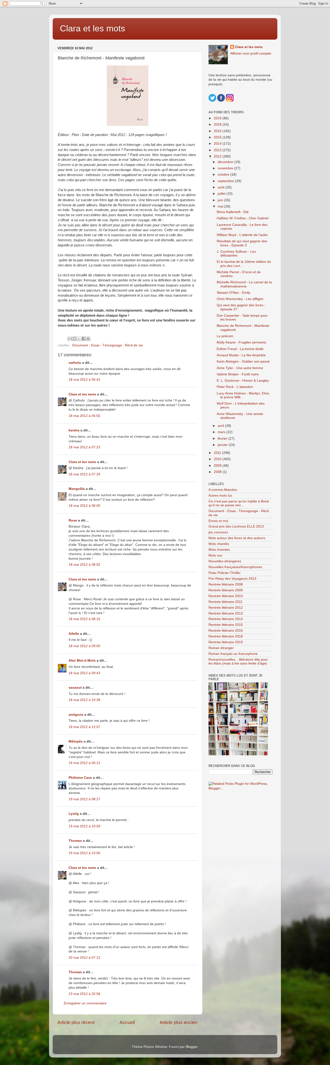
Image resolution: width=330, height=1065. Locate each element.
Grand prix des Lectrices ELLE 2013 (236, 526)
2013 (218, 150)
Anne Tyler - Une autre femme (240, 368)
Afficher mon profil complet (250, 53)
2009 (218, 465)
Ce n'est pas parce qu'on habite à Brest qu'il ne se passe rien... (238, 503)
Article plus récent (75, 1022)
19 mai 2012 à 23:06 (84, 853)
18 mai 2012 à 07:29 (84, 474)
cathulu (75, 363)
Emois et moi (218, 521)
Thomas (75, 841)
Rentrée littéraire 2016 (225, 630)
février (223, 438)
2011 (218, 453)
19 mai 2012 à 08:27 (84, 799)
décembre (226, 162)
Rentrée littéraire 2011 (225, 602)
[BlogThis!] (74, 338)
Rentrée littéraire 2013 (225, 613)
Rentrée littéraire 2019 (225, 642)
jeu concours (218, 532)
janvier (223, 445)
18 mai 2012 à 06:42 (84, 379)
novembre (226, 168)
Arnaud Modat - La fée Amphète (241, 355)
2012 (218, 156)
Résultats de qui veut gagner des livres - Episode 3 (242, 243)
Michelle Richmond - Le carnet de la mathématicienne (244, 284)
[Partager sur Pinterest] (88, 338)
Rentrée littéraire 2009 (225, 590)
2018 (218, 124)
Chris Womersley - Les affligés (240, 299)
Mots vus (215, 555)
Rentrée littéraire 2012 (225, 607)
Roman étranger (221, 648)
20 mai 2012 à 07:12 (84, 957)
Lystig (74, 813)
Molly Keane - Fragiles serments (241, 342)
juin (221, 200)
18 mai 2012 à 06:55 (84, 416)
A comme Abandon (222, 490)
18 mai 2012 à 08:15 (84, 619)
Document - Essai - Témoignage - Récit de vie (107, 345)
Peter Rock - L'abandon (235, 387)
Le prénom (225, 336)
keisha (74, 430)
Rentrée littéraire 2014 (225, 619)
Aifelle (74, 634)
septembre (226, 181)
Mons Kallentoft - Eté (233, 212)
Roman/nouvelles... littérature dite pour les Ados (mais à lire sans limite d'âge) (238, 661)
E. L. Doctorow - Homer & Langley (243, 380)
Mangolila (77, 489)
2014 (218, 143)
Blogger (191, 1047)
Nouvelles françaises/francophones (235, 567)
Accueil (127, 1022)
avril (221, 426)
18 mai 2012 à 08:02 (84, 564)
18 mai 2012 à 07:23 (84, 447)
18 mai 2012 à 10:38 (84, 700)
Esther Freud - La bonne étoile (240, 349)
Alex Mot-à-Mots (82, 660)
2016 (218, 131)
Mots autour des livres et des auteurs (236, 538)
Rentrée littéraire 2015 (225, 625)
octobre (224, 174)
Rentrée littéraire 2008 (225, 584)
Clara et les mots (92, 28)
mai (221, 206)
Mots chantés (218, 544)
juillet (222, 193)
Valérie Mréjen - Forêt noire (238, 374)
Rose (73, 520)
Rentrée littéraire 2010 (225, 596)
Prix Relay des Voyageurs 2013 (232, 578)
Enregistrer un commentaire (85, 1003)
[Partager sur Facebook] (83, 338)
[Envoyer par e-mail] (69, 338)
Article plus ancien (179, 1022)
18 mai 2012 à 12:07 (84, 727)
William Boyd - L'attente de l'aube (242, 235)
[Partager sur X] (79, 338)
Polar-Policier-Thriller (224, 573)
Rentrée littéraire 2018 (225, 636)
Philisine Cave (80, 777)
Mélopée (76, 741)
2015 (218, 137)
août (221, 187)
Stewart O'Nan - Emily (233, 292)
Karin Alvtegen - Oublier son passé (243, 361)
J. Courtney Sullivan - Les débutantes (236, 253)
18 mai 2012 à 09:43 (84, 673)
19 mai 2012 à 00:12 (84, 763)
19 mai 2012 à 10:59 (84, 826)
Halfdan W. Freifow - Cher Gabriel (242, 218)
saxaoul (75, 687)
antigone (76, 714)
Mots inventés (219, 549)
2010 (218, 459)
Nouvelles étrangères (224, 561)
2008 (218, 472)
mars (222, 432)
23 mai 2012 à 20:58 (84, 994)
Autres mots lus (220, 495)
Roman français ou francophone (233, 654)
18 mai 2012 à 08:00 (84, 505)
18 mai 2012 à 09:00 (84, 646)
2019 (218, 118)
